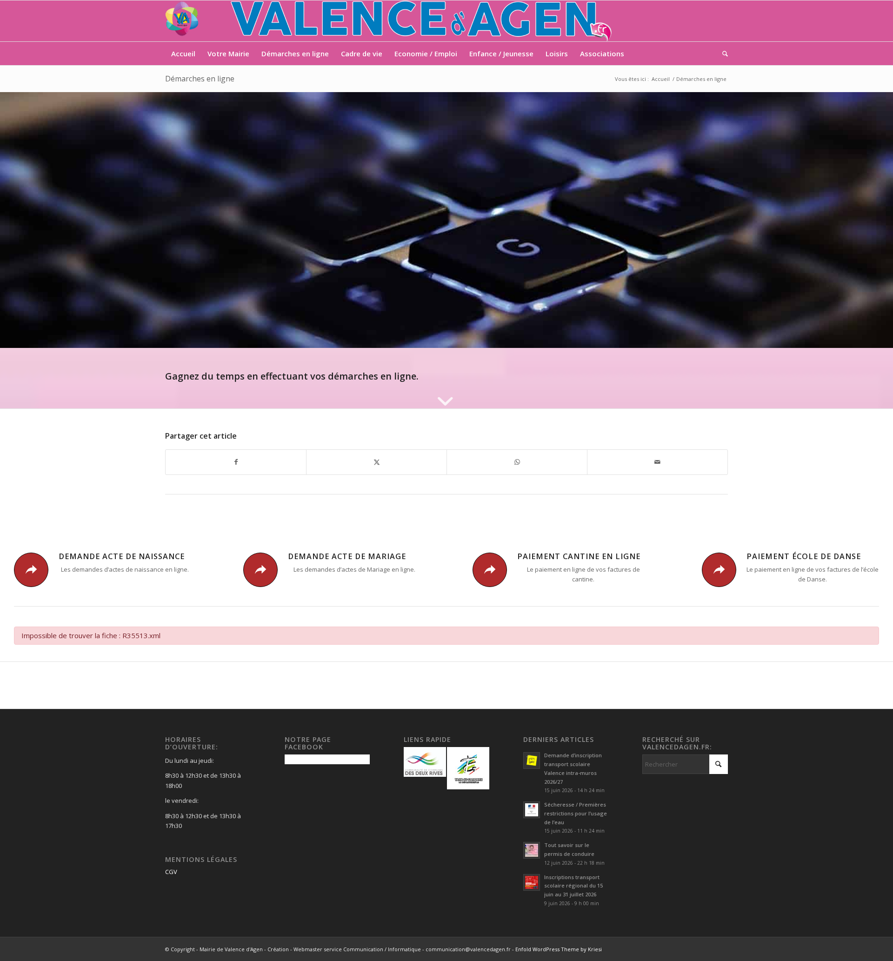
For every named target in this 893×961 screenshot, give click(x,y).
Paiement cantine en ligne (578, 556)
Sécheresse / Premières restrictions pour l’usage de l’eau (575, 813)
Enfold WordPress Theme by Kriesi (558, 949)
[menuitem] (183, 53)
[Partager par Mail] (657, 462)
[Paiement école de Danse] (719, 570)
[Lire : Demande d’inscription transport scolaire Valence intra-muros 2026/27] (531, 760)
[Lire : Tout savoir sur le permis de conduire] (531, 850)
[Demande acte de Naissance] (31, 570)
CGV (171, 872)
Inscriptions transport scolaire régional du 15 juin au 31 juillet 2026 (573, 886)
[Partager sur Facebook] (236, 462)
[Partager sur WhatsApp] (517, 462)
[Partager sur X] (376, 462)
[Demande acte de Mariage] (260, 570)
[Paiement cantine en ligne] (490, 570)
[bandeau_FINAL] (389, 20)
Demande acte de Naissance (122, 556)
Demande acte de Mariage (347, 556)
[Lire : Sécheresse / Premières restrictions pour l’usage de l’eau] (531, 809)
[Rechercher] (722, 53)
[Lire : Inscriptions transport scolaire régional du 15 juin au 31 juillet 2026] (531, 882)
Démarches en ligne (199, 78)
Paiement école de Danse (803, 556)
